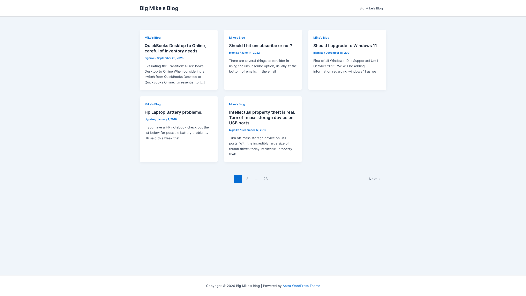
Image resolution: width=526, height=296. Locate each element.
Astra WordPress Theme (301, 286)
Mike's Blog (153, 37)
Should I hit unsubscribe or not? (260, 45)
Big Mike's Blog (159, 8)
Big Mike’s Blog (371, 8)
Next (375, 179)
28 (265, 179)
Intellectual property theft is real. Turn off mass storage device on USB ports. (262, 117)
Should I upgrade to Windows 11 (345, 45)
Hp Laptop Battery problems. (173, 112)
